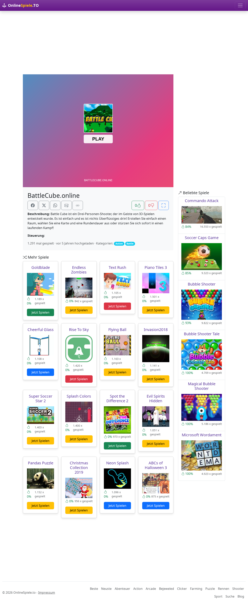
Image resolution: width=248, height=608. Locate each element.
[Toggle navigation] (240, 5)
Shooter (238, 589)
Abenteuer (122, 589)
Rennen (223, 589)
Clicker (182, 589)
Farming (196, 589)
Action (138, 589)
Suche (230, 596)
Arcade (151, 589)
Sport (218, 596)
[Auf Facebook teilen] (33, 205)
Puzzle (210, 589)
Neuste (106, 589)
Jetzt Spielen (40, 312)
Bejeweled (166, 589)
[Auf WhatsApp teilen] (55, 205)
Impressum (46, 592)
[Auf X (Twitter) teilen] (44, 205)
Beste (94, 589)
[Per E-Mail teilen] (66, 205)
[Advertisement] (124, 42)
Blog (241, 596)
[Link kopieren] (77, 205)
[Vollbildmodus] (163, 205)
